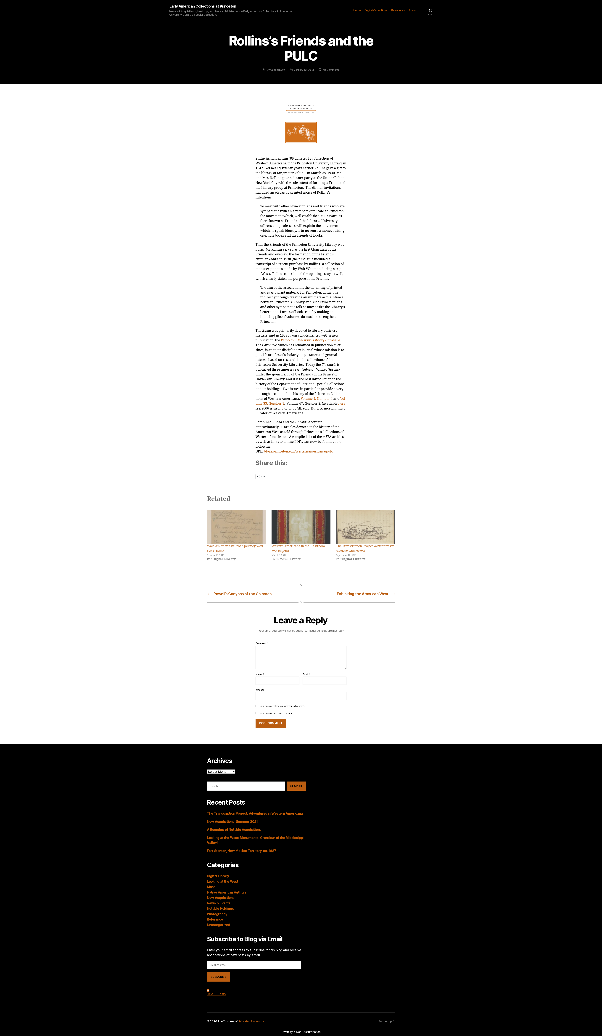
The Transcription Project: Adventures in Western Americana (255, 813)
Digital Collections (376, 10)
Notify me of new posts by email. (276, 713)
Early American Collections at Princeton (202, 6)
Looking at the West (222, 881)
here (341, 404)
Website (260, 689)
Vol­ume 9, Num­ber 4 (317, 399)
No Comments (331, 69)
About (413, 10)
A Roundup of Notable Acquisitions (234, 830)
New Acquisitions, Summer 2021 (232, 822)
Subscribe (218, 976)
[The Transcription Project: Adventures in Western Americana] (365, 527)
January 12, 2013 (304, 69)
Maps (211, 887)
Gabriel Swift (277, 69)
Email (306, 674)
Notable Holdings (220, 908)
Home (357, 10)
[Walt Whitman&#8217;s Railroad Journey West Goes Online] (236, 527)
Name (260, 674)
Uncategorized (218, 925)
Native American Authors (227, 892)
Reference (215, 919)
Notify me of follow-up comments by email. (282, 705)
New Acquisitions (221, 898)
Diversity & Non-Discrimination (301, 1031)
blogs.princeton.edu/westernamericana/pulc (298, 451)
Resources (398, 10)
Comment (262, 643)
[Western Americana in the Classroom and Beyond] (301, 527)
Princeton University (251, 1021)
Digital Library (218, 876)
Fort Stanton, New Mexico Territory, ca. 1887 (241, 851)
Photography (217, 914)
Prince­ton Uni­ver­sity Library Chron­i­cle (310, 340)
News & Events (218, 903)
